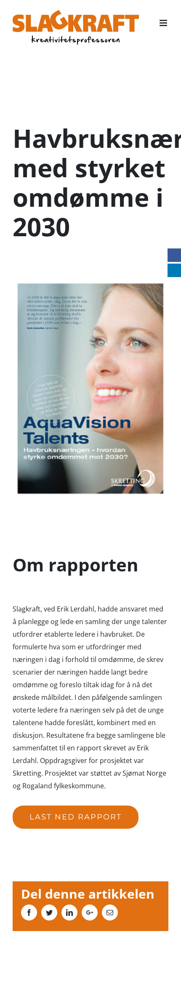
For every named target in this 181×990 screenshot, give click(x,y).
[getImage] (90, 284)
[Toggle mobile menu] (164, 23)
